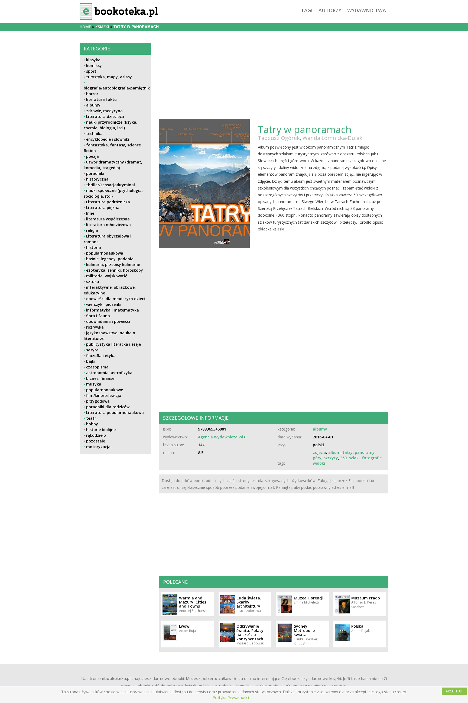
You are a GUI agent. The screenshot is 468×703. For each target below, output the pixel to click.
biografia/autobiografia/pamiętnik (117, 88)
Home (85, 26)
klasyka (93, 59)
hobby (92, 423)
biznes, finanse (100, 378)
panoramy (365, 452)
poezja (92, 156)
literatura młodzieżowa (108, 224)
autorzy (329, 10)
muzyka (93, 384)
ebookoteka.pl (116, 678)
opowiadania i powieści (108, 321)
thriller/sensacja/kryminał (110, 184)
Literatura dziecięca (105, 116)
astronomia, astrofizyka (109, 372)
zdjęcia (319, 452)
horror (92, 93)
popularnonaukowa (104, 253)
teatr (91, 418)
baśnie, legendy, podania (110, 258)
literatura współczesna (108, 219)
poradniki (95, 173)
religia (92, 230)
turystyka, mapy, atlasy (109, 76)
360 (343, 457)
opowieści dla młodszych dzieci (115, 298)
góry (317, 457)
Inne (90, 213)
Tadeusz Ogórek (279, 138)
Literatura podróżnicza (108, 201)
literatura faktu (101, 99)
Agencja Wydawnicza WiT (222, 436)
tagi (307, 10)
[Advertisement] (115, 496)
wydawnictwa (366, 10)
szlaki (354, 457)
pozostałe (95, 441)
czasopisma (97, 367)
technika (94, 133)
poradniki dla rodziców (107, 406)
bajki (90, 361)
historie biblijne (101, 429)
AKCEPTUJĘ (454, 691)
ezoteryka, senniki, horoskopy (114, 270)
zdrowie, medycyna (104, 110)
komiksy (94, 65)
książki (102, 26)
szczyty (331, 457)
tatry (348, 452)
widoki (319, 463)
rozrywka (95, 327)
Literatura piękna (102, 207)
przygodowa (98, 401)
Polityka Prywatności (231, 697)
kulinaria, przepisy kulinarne (113, 264)
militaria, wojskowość (106, 275)
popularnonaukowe (104, 389)
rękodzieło (96, 435)
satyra (92, 349)
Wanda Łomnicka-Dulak (332, 138)
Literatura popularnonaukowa (115, 412)
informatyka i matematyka (112, 310)
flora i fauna (98, 315)
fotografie (372, 457)
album (334, 452)
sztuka (92, 281)
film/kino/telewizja (103, 395)
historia (93, 247)
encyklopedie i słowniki (107, 139)
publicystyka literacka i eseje (113, 344)
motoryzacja (98, 446)
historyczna (97, 179)
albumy (93, 105)
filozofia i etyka (101, 355)
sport (91, 71)
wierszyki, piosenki (103, 304)
